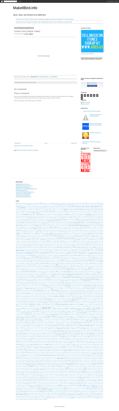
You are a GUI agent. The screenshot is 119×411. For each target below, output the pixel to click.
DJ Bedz (24, 253)
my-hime (46, 322)
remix (86, 346)
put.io (35, 342)
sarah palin (88, 352)
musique (17, 322)
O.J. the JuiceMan (99, 327)
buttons (84, 228)
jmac (24, 293)
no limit (100, 325)
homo (82, 280)
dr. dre (48, 257)
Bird (21, 222)
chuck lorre (38, 236)
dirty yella (79, 250)
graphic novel (48, 276)
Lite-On (85, 302)
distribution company (49, 252)
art (65, 214)
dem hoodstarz (45, 249)
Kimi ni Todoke (72, 296)
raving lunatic (57, 344)
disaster (84, 250)
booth (95, 225)
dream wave (66, 257)
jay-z (81, 290)
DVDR (45, 258)
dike (41, 250)
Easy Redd (94, 258)
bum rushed (58, 228)
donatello (93, 255)
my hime (34, 322)
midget (62, 314)
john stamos (40, 293)
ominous (98, 328)
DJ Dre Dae (34, 253)
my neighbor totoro (40, 322)
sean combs (67, 353)
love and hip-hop (89, 304)
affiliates (47, 207)
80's (68, 204)
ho (47, 280)
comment (18, 239)
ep (56, 261)
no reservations (22, 327)
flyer (63, 266)
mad (77, 306)
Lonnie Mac (58, 304)
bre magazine (55, 227)
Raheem (84, 342)
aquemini (49, 214)
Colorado (54, 238)
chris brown (100, 235)
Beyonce (35, 220)
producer (77, 339)
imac (48, 285)
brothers (101, 227)
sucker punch (29, 82)
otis (24, 331)
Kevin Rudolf (21, 296)
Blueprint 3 (18, 225)
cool (87, 239)
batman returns (94, 217)
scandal (101, 352)
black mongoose (31, 224)
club (92, 236)
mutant (29, 322)
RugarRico (70, 350)
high (79, 279)
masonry (59, 311)
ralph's (98, 342)
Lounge (81, 304)
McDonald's (23, 312)
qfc (41, 342)
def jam (83, 247)
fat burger (97, 263)
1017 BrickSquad (62, 203)
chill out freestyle (53, 235)
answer (64, 212)
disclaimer (88, 250)
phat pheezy (86, 334)
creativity (82, 241)
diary (84, 249)
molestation (71, 316)
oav (20, 328)
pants (56, 333)
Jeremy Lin (53, 291)
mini (102, 314)
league (101, 299)
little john (92, 302)
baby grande (69, 216)
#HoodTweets (68, 22)
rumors (78, 350)
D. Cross (64, 244)
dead (41, 247)
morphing (55, 317)
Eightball (62, 260)
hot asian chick (43, 282)
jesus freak (86, 291)
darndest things (55, 245)
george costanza (99, 271)
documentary (55, 255)
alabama (82, 207)
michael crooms (32, 314)
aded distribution (77, 206)
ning (76, 325)
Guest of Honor (76, 277)
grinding (20, 277)
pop (16, 338)
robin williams (64, 349)
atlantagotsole (94, 214)
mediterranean (56, 312)
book (89, 225)
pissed (39, 336)
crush (38, 242)
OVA (73, 331)
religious (81, 346)
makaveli (23, 308)
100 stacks (53, 203)
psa (32, 341)
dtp (98, 257)
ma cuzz (46, 306)
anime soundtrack (49, 212)
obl (27, 328)
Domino (83, 255)
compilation (42, 239)
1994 (91, 203)
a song (22, 206)
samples (42, 352)
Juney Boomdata (96, 293)
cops (94, 239)
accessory (54, 206)
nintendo (87, 325)
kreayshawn (85, 298)
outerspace (50, 331)
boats (30, 225)
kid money (39, 296)
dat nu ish (70, 245)
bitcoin (53, 222)
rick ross (59, 347)
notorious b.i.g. (73, 327)
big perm (80, 220)
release (74, 346)
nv (84, 327)
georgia (43, 272)
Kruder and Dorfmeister (21, 299)
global (38, 274)
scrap (51, 353)
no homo (96, 325)
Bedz (74, 219)
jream (61, 293)
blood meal (89, 224)
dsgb (94, 257)
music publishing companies (73, 320)
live (17, 304)
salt (39, 352)
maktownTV (18, 309)
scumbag (62, 353)
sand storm (71, 352)
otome (27, 331)
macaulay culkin (54, 306)
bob (33, 225)
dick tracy (87, 249)
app (29, 214)
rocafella (97, 349)
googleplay (76, 274)
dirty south (74, 250)
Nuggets (78, 327)
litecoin (88, 302)
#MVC (31, 203)
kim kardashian (61, 296)
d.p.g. (77, 244)
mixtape (48, 316)
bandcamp (35, 217)
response (95, 346)
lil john (31, 302)
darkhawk (50, 245)
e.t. (70, 258)
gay (57, 271)
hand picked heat (22, 279)
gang (20, 271)
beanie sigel (49, 219)
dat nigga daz (64, 245)
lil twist (41, 302)
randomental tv (19, 344)
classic (75, 236)
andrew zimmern (59, 211)
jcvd (94, 290)
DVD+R (42, 258)
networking (93, 324)
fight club (61, 264)
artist (67, 214)
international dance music (60, 287)
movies (80, 317)
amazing (61, 209)
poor (102, 336)
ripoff (87, 347)
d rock (55, 244)
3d (36, 204)
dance (25, 245)
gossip (87, 274)
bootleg (98, 225)
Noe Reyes (37, 327)
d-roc (58, 244)
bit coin (50, 222)
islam (95, 287)
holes (51, 280)
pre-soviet (94, 338)
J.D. (65, 288)
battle (99, 217)
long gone (52, 304)
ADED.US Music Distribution (23, 195)
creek (85, 241)
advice (37, 207)
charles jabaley (84, 233)
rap (32, 344)
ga (83, 269)
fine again (86, 264)
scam (98, 352)
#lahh (19, 203)
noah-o (33, 327)
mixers (41, 316)
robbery (21, 349)
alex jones (96, 207)
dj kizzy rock (100, 253)
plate (53, 336)
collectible (29, 238)
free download (70, 268)
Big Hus (61, 220)
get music (68, 272)
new (100, 324)
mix (30, 316)
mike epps (82, 314)
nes (74, 324)
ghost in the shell (27, 274)
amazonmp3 (78, 209)
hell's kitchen (61, 279)
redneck (52, 346)
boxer (29, 227)
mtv (48, 319)
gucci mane (66, 277)
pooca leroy (98, 336)
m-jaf (40, 306)
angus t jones (100, 211)
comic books (86, 238)
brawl (50, 227)
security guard (89, 353)
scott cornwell (36, 353)
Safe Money (24, 352)
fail (61, 263)
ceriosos (62, 233)
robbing (24, 349)
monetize (88, 316)
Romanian (36, 350)
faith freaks (64, 263)
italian (20, 288)
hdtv (44, 279)
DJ (21, 253)
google (60, 274)
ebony (32, 260)
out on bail (34, 331)
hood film (26, 282)
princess (65, 339)
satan (92, 352)
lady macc (54, 299)
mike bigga (77, 314)
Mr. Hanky (32, 319)
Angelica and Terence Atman (80, 211)
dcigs (34, 247)
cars (21, 231)
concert (61, 239)
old (75, 328)
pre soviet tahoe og (87, 338)
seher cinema (19, 355)
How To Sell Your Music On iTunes (27, 283)
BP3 (36, 227)
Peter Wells (80, 334)
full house (48, 269)
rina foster (67, 347)
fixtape (21, 266)
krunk (27, 299)
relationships (69, 346)
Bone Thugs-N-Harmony (81, 225)
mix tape (33, 316)
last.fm (77, 299)
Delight (87, 247)
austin (102, 214)
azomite (43, 216)
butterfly (80, 228)
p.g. (89, 331)
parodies (75, 333)
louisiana (77, 304)
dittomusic (76, 252)
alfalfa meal (25, 209)
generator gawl (75, 271)
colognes (45, 238)
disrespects (24, 252)
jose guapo (57, 293)
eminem (19, 261)
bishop (40, 222)
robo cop (70, 349)
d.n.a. (74, 244)
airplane (76, 207)
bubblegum (38, 228)
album (92, 207)
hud (48, 283)
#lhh (21, 203)
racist (68, 342)
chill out (46, 235)
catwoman (90, 231)
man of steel (26, 309)
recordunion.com (29, 346)
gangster (34, 271)
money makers (97, 316)
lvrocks (34, 306)
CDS (42, 233)
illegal (45, 285)
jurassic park (18, 294)
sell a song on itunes (32, 355)
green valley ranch (83, 276)
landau (60, 299)
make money (29, 308)
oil (74, 328)
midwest (66, 314)
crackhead (62, 241)
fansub (84, 263)
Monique (35, 317)
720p (57, 204)
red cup (34, 346)
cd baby (18, 233)
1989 (86, 203)
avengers (22, 216)
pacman (17, 333)
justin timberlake (42, 294)
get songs (77, 272)
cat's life (77, 231)
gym (95, 277)
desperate (72, 249)
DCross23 (38, 247)
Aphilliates (25, 214)
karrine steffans (79, 294)
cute (21, 244)
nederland (38, 324)
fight (57, 265)
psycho (42, 341)
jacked (74, 288)
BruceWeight (30, 228)
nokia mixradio (56, 327)
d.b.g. (67, 244)
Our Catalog (27, 22)
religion (77, 346)
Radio (66, 19)
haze (42, 279)
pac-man (92, 331)
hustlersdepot (67, 283)
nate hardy (86, 322)
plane (42, 336)
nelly (51, 324)
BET (28, 220)
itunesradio (38, 288)
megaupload (83, 312)
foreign (97, 266)
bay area (29, 219)
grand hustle (25, 276)
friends (23, 269)
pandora (44, 333)
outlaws (66, 331)
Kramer (73, 298)
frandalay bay (42, 268)
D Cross (44, 244)
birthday (33, 222)
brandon (43, 227)
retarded (26, 347)
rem (84, 346)
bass (71, 217)
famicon (79, 263)
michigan (52, 314)
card (80, 230)
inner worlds (29, 287)
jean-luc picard (22, 291)
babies (57, 216)
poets (85, 336)
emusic (30, 261)
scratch (53, 353)
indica (94, 285)
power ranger (58, 338)
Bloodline (94, 224)
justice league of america (33, 294)
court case (33, 241)
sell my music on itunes (77, 355)
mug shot (53, 319)
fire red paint (98, 264)
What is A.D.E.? (53, 22)
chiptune (88, 235)
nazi (30, 324)
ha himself (99, 277)
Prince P (61, 339)
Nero (72, 324)
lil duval (25, 302)
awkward (34, 216)
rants (29, 344)
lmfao (33, 304)
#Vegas (41, 203)
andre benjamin (52, 211)
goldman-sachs (47, 274)
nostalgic (67, 327)
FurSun (72, 269)
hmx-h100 (44, 280)
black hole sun (24, 224)
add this (66, 206)
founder (24, 268)
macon (74, 306)
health (53, 279)
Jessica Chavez (74, 291)
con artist (57, 239)
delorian (90, 247)
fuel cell (44, 269)
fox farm (32, 268)
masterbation (68, 311)
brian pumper (76, 227)
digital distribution (20, 250)
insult (53, 287)
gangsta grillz (29, 271)
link (64, 302)
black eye (101, 222)
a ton (25, 206)
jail (91, 288)
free (58, 268)
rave (53, 344)
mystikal (50, 322)
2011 (19, 204)
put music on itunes (88, 341)
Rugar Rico (65, 350)
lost (74, 304)
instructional (37, 287)
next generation (53, 325)
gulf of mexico (83, 277)
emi (16, 261)
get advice (55, 272)
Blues (22, 225)
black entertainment (94, 222)
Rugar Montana (59, 350)
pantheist (53, 333)
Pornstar (33, 338)
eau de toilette (24, 260)
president (30, 339)
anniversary (59, 212)
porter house (37, 338)
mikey (91, 314)
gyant (93, 277)
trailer (34, 82)
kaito (51, 294)
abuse (45, 206)
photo (93, 334)
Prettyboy (53, 339)
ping (31, 336)
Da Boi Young (82, 244)
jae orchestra (87, 288)
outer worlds (44, 331)
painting (24, 333)
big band (41, 220)
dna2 (48, 255)
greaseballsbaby (68, 276)
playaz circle (57, 336)
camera (25, 230)
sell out (83, 355)
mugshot (57, 319)
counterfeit (28, 241)
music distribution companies (84, 319)
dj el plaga (44, 253)
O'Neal (17, 328)
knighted (36, 298)
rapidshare (35, 344)
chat (95, 233)
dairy (99, 244)
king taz (98, 296)
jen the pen (48, 291)
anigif (17, 212)
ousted (30, 331)
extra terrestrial (19, 263)
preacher (18, 339)
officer (55, 328)
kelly (99, 294)
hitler (20, 280)
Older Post (74, 143)
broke (91, 227)
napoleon (67, 322)
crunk (36, 242)
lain (57, 299)
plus (71, 336)
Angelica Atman (90, 211)
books (92, 225)
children (42, 235)
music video (88, 320)
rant (27, 344)
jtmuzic (72, 293)
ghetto (98, 272)
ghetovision (94, 272)
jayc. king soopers (87, 290)
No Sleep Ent (29, 327)
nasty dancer (75, 322)
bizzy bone (71, 222)
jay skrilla (78, 290)
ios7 (82, 287)
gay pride (66, 271)
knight (33, 298)
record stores (90, 344)
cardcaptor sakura (94, 230)
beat (53, 219)
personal (76, 334)
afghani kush (56, 207)
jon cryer (45, 293)
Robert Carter (29, 349)
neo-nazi (62, 324)
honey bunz (92, 280)
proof (22, 341)
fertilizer (46, 264)
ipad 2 (87, 287)
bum (54, 228)
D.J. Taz (71, 244)
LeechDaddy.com (31, 301)
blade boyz (44, 224)
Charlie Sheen (91, 233)
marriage (98, 309)
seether (101, 353)
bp (34, 227)
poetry (82, 336)
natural (101, 322)
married (101, 309)
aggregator (64, 207)
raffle (81, 342)
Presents (26, 339)
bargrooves (62, 217)
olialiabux (88, 328)
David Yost (87, 245)
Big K (64, 220)
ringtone (76, 347)
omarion (92, 328)
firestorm (18, 266)
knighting (41, 298)
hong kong (98, 280)
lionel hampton (70, 302)
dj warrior (39, 255)
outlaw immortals (60, 331)
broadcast (88, 227)
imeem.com (54, 285)
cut (102, 242)
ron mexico (41, 350)
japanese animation (47, 290)
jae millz (81, 288)
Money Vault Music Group (27, 317)
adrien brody (29, 207)
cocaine (17, 238)
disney (96, 250)
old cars (78, 328)
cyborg (33, 244)
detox (76, 249)
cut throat (18, 244)
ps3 (30, 341)
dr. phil (51, 257)
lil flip (28, 302)
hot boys (48, 282)
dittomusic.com (82, 252)
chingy (80, 235)
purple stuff (74, 341)
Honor (102, 280)
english (47, 261)
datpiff (73, 245)
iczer (27, 285)
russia (92, 350)
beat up (61, 219)
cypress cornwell (38, 244)
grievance (94, 276)
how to (77, 282)
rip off (81, 347)
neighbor (46, 324)
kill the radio (46, 296)
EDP (42, 260)
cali (16, 230)
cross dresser (23, 242)
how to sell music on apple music (86, 282)
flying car (68, 266)
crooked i (18, 242)
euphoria (76, 261)
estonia (58, 261)
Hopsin (32, 282)
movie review (76, 317)
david (76, 245)
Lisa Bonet (76, 302)
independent (87, 285)
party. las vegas (84, 333)
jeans (30, 291)
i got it (95, 283)
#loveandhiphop (26, 203)
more (43, 317)
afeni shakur (42, 207)
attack (99, 214)
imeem (50, 285)
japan (36, 290)
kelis (97, 294)
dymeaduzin (61, 258)
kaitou (53, 294)
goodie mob (55, 274)
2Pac (29, 205)
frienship (26, 269)
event (93, 261)
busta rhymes (71, 228)
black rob (37, 224)
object (25, 328)
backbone (96, 216)
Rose (45, 350)
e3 (72, 258)
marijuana (79, 309)
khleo (27, 296)
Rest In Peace (100, 346)
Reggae (64, 346)
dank (44, 245)
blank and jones (62, 224)
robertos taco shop (49, 349)
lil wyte (52, 302)
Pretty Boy (40, 339)
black (83, 222)
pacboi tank (97, 331)
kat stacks (88, 294)
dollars (67, 255)
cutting (30, 244)
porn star (28, 338)
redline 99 (44, 346)
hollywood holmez (65, 280)
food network (87, 266)
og (70, 328)
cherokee (28, 235)
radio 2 (74, 342)
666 (51, 204)
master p (63, 311)
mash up (41, 311)
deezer (80, 247)
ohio (72, 328)
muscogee (64, 319)
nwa (87, 327)
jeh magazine (39, 291)
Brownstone (18, 228)
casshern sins (56, 231)
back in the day (81, 216)
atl (85, 214)
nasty (71, 322)
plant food (50, 336)
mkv (60, 316)
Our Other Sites (20, 22)
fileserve (82, 264)
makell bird (39, 308)
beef (77, 219)
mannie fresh (47, 309)
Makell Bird (18, 19)
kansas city (67, 294)
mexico (21, 314)
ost (21, 331)
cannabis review (45, 230)
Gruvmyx (56, 277)
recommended (78, 344)
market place (88, 309)
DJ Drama (29, 253)
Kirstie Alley (18, 298)
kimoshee (77, 296)
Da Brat (87, 244)
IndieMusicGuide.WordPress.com (24, 185)
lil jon (34, 302)
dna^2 (45, 255)
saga (29, 352)
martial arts (18, 311)
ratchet (50, 344)
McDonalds (29, 312)
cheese (21, 235)
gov (97, 274)
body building (45, 225)
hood (17, 282)
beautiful (68, 219)
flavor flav (34, 266)
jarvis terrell (63, 290)
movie (24, 82)
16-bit (69, 203)
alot (58, 209)
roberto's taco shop (41, 349)
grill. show (98, 276)
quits (57, 342)
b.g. (50, 216)
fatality (17, 264)
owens (80, 331)
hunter (55, 283)
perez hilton (52, 334)
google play (71, 274)
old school (83, 328)
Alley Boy (40, 209)
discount (93, 250)
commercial (27, 239)
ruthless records (97, 350)
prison (69, 339)
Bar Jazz (47, 217)
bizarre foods (66, 222)
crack (52, 241)
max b (97, 311)
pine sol (28, 336)
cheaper (101, 233)
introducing (73, 287)
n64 (56, 322)
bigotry (95, 220)
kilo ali (55, 296)
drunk (89, 257)
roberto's (34, 349)
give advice (34, 274)
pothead (54, 338)
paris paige (70, 333)
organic (84, 330)
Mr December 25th (89, 317)
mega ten (62, 312)
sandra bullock (77, 352)
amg (23, 211)
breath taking (70, 227)
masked (52, 311)
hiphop (97, 279)
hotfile (56, 282)
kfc (25, 296)
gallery (86, 269)
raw (61, 344)
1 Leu (49, 203)
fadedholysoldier (55, 263)
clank (72, 236)
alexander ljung (19, 209)
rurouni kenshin (88, 350)
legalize (41, 301)
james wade (29, 290)
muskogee (22, 322)
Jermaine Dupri (59, 291)
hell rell (56, 279)
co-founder (101, 236)
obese (22, 328)
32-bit (32, 204)
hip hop (87, 279)
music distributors (40, 320)
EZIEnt (37, 263)
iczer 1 (29, 285)
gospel (84, 274)
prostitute (25, 341)
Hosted (36, 282)
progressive (91, 339)
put (78, 341)
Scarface (18, 353)
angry (95, 211)
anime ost (42, 212)
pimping (22, 336)
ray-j (63, 344)
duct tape (20, 258)
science (23, 353)
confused (65, 239)
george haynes (19, 272)
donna (97, 255)
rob (98, 347)
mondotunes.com (82, 316)
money (91, 316)
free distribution (62, 268)
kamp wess (62, 294)
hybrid (72, 283)
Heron (69, 279)
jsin (68, 293)
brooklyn (95, 227)
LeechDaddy (24, 301)
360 (34, 204)
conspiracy (83, 239)
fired (102, 264)
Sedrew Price (96, 353)
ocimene (45, 328)
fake (68, 263)
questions (53, 342)
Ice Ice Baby (23, 285)
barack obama (52, 217)
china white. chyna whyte (69, 235)
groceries (25, 277)
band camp (29, 217)
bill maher (99, 220)
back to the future (89, 216)
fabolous (42, 263)
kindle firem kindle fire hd (87, 296)
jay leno (74, 290)
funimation (52, 269)
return (31, 347)
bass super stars (76, 217)
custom (88, 242)
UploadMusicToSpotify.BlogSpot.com (25, 192)
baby (61, 216)
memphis (94, 312)
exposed (101, 261)
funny (68, 269)
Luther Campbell (28, 306)
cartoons (25, 231)
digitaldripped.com (36, 250)
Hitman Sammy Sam (31, 280)
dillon (44, 250)
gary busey (39, 271)
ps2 (28, 341)
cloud (90, 236)
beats (64, 219)
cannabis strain (53, 230)
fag (60, 263)
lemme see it (51, 301)
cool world (90, 239)
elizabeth (97, 260)
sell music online (68, 355)
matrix (78, 311)
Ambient (84, 209)
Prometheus (96, 339)
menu (102, 312)
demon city (51, 249)
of (53, 328)
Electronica (92, 260)
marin (83, 309)
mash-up (45, 311)
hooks (29, 282)
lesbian (66, 301)
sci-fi (21, 353)
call (22, 230)
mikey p (94, 314)
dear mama (54, 247)
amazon (66, 209)
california (20, 230)
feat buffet (25, 264)
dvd (36, 258)
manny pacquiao (60, 309)
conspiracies (77, 239)
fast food (92, 263)
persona (72, 334)
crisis (99, 241)
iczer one (33, 285)
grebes (76, 276)
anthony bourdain (88, 212)
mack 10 (71, 306)
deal (50, 247)
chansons (79, 233)
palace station (29, 333)
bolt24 (62, 225)
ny (88, 327)
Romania (32, 350)
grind (102, 276)
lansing (67, 299)
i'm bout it (99, 283)
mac (49, 306)
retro (29, 347)
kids (43, 296)
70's (53, 204)
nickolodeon (67, 325)
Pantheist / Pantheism (95, 132)
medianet (47, 312)
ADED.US (32, 19)
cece (44, 233)
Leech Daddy (19, 301)
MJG (57, 316)
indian (91, 285)
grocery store (30, 277)
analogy (32, 211)
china (62, 235)
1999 (96, 203)
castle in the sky (70, 231)
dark (46, 245)
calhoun (101, 228)
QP (43, 342)
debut (71, 247)
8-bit (66, 204)
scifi (26, 353)
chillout (59, 235)
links (66, 302)
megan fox (73, 312)
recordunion (22, 346)
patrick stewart (98, 333)
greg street (89, 276)
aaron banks (40, 206)
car (78, 230)
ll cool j (19, 304)
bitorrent (57, 222)
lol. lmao (42, 304)
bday (40, 219)
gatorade (54, 271)
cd (102, 231)
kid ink (35, 296)
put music (81, 341)
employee (27, 261)
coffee (21, 238)
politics (91, 336)
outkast (54, 331)
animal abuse (21, 212)
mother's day (67, 317)
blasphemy (68, 224)
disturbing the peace (63, 252)
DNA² (51, 255)
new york (38, 325)
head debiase (49, 279)
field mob (53, 264)
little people (100, 302)
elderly (68, 260)
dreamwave (71, 257)
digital (96, 249)
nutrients (82, 327)
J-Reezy (62, 288)
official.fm (68, 328)
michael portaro (47, 314)
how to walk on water (40, 283)
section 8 (84, 353)
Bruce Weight (24, 228)
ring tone (72, 347)
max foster (101, 311)
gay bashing (60, 271)
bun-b (62, 228)
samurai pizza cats (53, 352)
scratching (58, 353)
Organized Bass (90, 330)
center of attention (49, 233)
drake (55, 257)
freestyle (90, 268)
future (75, 269)
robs (85, 349)
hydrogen (80, 283)
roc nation (88, 349)
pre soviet (73, 338)
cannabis (40, 230)
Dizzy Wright (100, 252)
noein (41, 327)
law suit (89, 299)
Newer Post (17, 143)
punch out (60, 341)
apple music (42, 214)
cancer (32, 230)
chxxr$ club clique (45, 236)
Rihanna (63, 347)
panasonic (39, 333)
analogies (28, 211)
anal (25, 211)
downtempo (42, 257)
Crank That (70, 241)
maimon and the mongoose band (96, 306)
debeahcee (67, 247)
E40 (74, 258)
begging (86, 219)
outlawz (70, 331)
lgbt (69, 301)
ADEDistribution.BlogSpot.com (23, 196)
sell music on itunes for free (58, 355)
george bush (93, 271)
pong (94, 336)
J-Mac (51, 288)
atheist (83, 214)
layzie (95, 299)
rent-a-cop (90, 346)
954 (80, 204)
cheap (97, 233)
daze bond (21, 247)
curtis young (83, 242)
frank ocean (51, 268)
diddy (91, 249)
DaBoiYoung (95, 244)
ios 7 (80, 287)
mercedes (18, 314)
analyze (36, 211)
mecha (39, 312)
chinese (77, 235)
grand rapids (31, 276)
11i (66, 203)
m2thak (42, 306)
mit (19, 316)
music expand (48, 320)
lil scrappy (37, 302)
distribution (31, 252)
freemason (85, 268)
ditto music (71, 252)
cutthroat (27, 244)
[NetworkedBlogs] (92, 83)
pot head (50, 338)
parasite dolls (65, 333)
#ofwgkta (35, 203)
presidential (35, 339)
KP (71, 298)
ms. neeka (44, 319)
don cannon (88, 255)
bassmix (89, 217)
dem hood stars (24, 249)
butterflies (76, 228)
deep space (75, 247)
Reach (70, 344)
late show (81, 299)
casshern (51, 231)
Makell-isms (61, 22)
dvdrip (48, 258)
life (89, 301)
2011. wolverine (24, 204)
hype (84, 283)
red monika (39, 346)
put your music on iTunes (28, 342)
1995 (94, 203)
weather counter (85, 104)
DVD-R (39, 258)
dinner (53, 250)
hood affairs (21, 282)
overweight (76, 331)
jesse (69, 291)
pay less (26, 334)
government (100, 274)
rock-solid (20, 350)
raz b (66, 344)
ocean (36, 328)
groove (34, 277)
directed (61, 250)
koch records (56, 298)
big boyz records (55, 221)
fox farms (37, 268)
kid (33, 296)
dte (96, 257)
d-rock (61, 244)
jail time (93, 288)
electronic (75, 260)
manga (37, 309)
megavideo (89, 312)
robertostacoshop (57, 349)
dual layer (101, 257)
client (83, 236)
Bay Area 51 (34, 219)
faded (50, 263)
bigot (92, 220)
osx (23, 331)
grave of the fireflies (60, 276)
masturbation (74, 311)
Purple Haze (69, 341)
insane (33, 287)
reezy (61, 346)
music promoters (54, 320)
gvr (90, 277)
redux (56, 346)
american (101, 209)
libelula (71, 301)
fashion (87, 263)
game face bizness (95, 269)
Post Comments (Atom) (27, 145)
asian (80, 214)
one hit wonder (32, 330)
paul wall (22, 334)
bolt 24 (59, 225)
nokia (44, 327)
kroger (101, 298)
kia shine (31, 296)
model (67, 316)
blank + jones (55, 224)
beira (22, 220)
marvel (37, 311)
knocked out (46, 298)
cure (75, 242)
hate (32, 279)
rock (100, 349)
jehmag (44, 291)
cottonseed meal (99, 239)
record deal (84, 344)
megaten (78, 312)
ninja (79, 325)
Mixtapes (71, 19)
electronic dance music (83, 260)
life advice (92, 301)
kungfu (33, 299)
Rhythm (49, 347)
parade (59, 333)
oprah (71, 330)
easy (91, 258)
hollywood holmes (56, 280)
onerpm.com (60, 330)
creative (78, 241)
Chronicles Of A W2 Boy (30, 236)
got (90, 274)
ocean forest (40, 328)
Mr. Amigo (99, 317)
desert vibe (67, 249)
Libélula (75, 301)
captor (75, 230)
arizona (55, 214)
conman (72, 239)
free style (81, 268)
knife (30, 298)
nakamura (62, 322)
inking (25, 287)
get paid (72, 272)
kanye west (72, 294)
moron (51, 317)
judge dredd (76, 293)
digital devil (100, 249)
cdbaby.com (37, 233)
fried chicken (18, 269)
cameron (29, 230)
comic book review (79, 238)
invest (77, 287)
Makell (34, 308)
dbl (32, 247)
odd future (50, 328)
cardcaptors (100, 230)
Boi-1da (55, 225)
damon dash (21, 245)
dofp (59, 255)
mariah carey (73, 309)
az (37, 216)
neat (35, 324)
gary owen (44, 271)
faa (39, 263)
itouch (23, 288)
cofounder (25, 238)
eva (82, 261)
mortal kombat (60, 317)
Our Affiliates (34, 22)
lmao (31, 304)
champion (69, 233)
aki (79, 207)
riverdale (93, 347)
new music (22, 325)
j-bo (49, 288)
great (74, 276)
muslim (26, 322)
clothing (86, 236)
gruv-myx (52, 277)
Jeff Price (34, 291)
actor (58, 206)
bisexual (37, 222)
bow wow (21, 227)
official (58, 328)
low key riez (100, 304)
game (89, 269)
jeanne (27, 291)
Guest (70, 277)
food (78, 266)
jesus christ (81, 291)
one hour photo (39, 330)
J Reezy (46, 288)
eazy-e (28, 260)
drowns (86, 257)
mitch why (23, 316)
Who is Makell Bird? (43, 22)
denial (59, 249)
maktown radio (60, 308)
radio (71, 342)
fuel (41, 269)
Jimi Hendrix (95, 291)
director (65, 250)
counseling (18, 241)
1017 (57, 203)
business (66, 228)
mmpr (64, 316)
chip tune (84, 235)
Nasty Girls (81, 322)
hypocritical (91, 283)
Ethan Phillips (71, 261)
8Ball (72, 204)
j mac (42, 288)
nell (49, 324)
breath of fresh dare (62, 227)
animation (33, 213)
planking (45, 336)
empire (22, 261)
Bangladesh (40, 217)
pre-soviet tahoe (99, 338)
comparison (37, 239)
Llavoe (22, 304)
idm (36, 285)
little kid (96, 302)
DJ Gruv (63, 253)
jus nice (23, 294)
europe (79, 261)
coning (68, 239)
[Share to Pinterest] (32, 34)
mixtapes (53, 316)
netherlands (84, 324)
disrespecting (18, 252)
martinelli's (28, 311)
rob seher (101, 347)
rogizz (26, 350)
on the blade (26, 330)
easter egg (87, 258)
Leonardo (57, 301)
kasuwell (84, 294)
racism (65, 342)
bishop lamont (45, 222)
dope (30, 257)
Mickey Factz (58, 314)
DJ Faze (48, 253)
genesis (80, 271)
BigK (90, 220)
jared (60, 290)
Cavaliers (95, 231)
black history (18, 224)
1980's (80, 203)
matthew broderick (84, 311)
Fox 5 (29, 268)
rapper (47, 344)
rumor (75, 350)
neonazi (69, 324)
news (49, 325)
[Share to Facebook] (30, 34)
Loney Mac (46, 304)
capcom (58, 230)
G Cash (78, 269)
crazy (74, 241)
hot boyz (53, 282)
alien (34, 209)
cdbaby (25, 233)
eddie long (36, 260)
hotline (59, 282)
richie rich (55, 347)
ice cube (18, 285)
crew (88, 241)
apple (37, 214)
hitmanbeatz (39, 280)
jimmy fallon (100, 291)
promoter (101, 339)
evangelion (85, 261)
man (22, 309)
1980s (83, 203)
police (88, 336)
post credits (43, 338)
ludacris (17, 306)
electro (71, 260)
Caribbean (18, 231)
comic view (97, 238)
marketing (93, 309)
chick (31, 235)
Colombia (50, 238)
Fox (27, 268)
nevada (97, 324)
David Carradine (81, 245)
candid (36, 230)
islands (98, 287)
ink (20, 287)
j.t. (66, 288)
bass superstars (84, 217)
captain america (64, 230)
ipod (93, 287)
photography (98, 334)
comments (22, 239)
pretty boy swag (46, 339)
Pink (34, 336)
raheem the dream (91, 342)
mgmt (25, 314)
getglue (80, 272)
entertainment (52, 261)
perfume (68, 334)
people (47, 334)
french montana (96, 268)
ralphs (102, 342)
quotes (59, 342)
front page (31, 269)
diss (28, 252)
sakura (36, 352)
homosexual (87, 280)
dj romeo (25, 255)
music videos (96, 320)
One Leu (45, 330)
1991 (88, 203)
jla (21, 293)
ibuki (102, 283)
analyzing (41, 211)
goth (92, 274)
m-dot (37, 306)
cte (67, 242)
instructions (43, 287)
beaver (71, 219)
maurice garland (92, 311)
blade (40, 224)
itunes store (32, 288)
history (17, 280)
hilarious (82, 279)
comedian (58, 238)
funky (65, 269)
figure (75, 264)
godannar (42, 274)
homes (79, 280)
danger (41, 245)
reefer (58, 346)
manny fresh (53, 309)
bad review (22, 217)
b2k (55, 216)
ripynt (89, 347)
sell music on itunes (47, 355)
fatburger (21, 264)
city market (66, 236)
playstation (62, 336)
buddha (47, 228)
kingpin (101, 296)
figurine (78, 264)
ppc (69, 338)
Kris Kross (90, 298)
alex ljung (101, 207)
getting (84, 272)
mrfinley (40, 319)
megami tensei (67, 312)
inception (82, 285)
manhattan (42, 309)
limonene (61, 302)
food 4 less (81, 266)
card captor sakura (85, 230)
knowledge (51, 298)
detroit (79, 249)
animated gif (27, 212)
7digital (60, 204)
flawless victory (40, 266)
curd (71, 242)
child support (37, 235)
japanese (40, 290)
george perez (25, 272)
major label (18, 308)
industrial (98, 285)
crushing (51, 242)
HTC (46, 283)
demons (56, 249)
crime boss (91, 241)
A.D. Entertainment (30, 206)
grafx (21, 276)
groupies (48, 277)
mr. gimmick (27, 319)
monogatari (39, 317)
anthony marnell (95, 212)
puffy (56, 341)
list (79, 302)
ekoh (66, 260)
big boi (49, 221)
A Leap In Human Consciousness (89, 204)
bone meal (66, 225)
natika (91, 322)
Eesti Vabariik (57, 260)
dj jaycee (74, 253)
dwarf (51, 258)
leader (98, 299)
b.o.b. (53, 216)
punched (64, 341)
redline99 (48, 346)
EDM (39, 260)
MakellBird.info (25, 8)
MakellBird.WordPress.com (22, 184)
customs (100, 242)
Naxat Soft (26, 324)
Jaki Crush (98, 288)
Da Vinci (91, 244)
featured (30, 264)
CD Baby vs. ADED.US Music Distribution (95, 115)
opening (68, 330)
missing (17, 316)
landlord (63, 299)
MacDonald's (60, 306)
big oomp (75, 220)
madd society (81, 306)
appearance (33, 214)
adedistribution (22, 208)
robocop (73, 349)
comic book (72, 238)
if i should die (41, 285)
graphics (53, 276)
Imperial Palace (67, 285)
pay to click (36, 334)
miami (27, 314)
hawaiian (39, 279)
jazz (92, 290)
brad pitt (39, 227)
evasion (90, 261)
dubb (17, 258)
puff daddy (52, 341)
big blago (45, 220)
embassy (101, 260)
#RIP (38, 203)
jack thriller (70, 288)
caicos (98, 228)
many (69, 309)
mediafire (43, 312)
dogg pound (63, 255)
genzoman (87, 271)
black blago (87, 222)
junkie (102, 293)
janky (33, 290)
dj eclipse (39, 253)
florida (47, 266)
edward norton (51, 260)
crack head (56, 241)
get (52, 272)
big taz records (85, 220)
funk (56, 269)
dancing (28, 245)
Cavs (101, 231)
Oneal (52, 330)
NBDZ (32, 324)
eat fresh (99, 258)
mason (55, 311)
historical (101, 279)
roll (29, 350)
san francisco (65, 352)
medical (51, 312)
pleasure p (67, 336)
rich (52, 347)
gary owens (48, 271)
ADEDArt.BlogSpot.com (22, 190)
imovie (62, 285)
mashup (48, 311)
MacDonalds (66, 306)
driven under (77, 257)
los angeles (70, 304)
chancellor (74, 233)
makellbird (54, 308)
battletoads (24, 219)
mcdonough (34, 312)
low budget (95, 304)
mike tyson (87, 314)
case (34, 231)
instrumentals (49, 287)
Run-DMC (82, 350)
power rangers (65, 338)
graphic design (41, 276)
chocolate (96, 235)
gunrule (88, 277)
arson (63, 214)
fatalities (101, 263)
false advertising (73, 263)
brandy (47, 227)
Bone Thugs (72, 225)
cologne (41, 238)
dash (60, 245)
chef (25, 235)
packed (101, 331)
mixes (44, 316)
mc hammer (18, 312)
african (60, 207)
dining (50, 250)
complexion (48, 239)
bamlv (26, 217)
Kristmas (98, 298)
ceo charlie (58, 233)
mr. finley (22, 319)
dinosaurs (57, 250)
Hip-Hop (92, 279)
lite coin (81, 302)
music (68, 319)
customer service (94, 242)
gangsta (24, 271)
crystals (64, 242)
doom (27, 257)
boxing (32, 227)
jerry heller (66, 291)
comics (101, 238)
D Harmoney (49, 244)
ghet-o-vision (88, 272)
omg (95, 328)
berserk (25, 220)
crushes (47, 242)
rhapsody (45, 347)
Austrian (17, 216)
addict (70, 206)
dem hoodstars (39, 249)
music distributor (32, 320)
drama (58, 257)
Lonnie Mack (64, 304)
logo (38, 304)
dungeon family (26, 258)
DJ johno (86, 253)
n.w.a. (54, 322)
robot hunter (81, 349)
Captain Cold (71, 230)
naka (59, 322)
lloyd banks (26, 304)
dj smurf (29, 255)
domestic (71, 255)
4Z (43, 204)
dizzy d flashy (94, 252)
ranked (24, 344)
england (43, 261)
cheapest (18, 235)
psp (34, 341)
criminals (96, 241)
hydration (76, 283)
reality (73, 344)
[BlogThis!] (27, 34)
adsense (34, 207)
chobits (92, 235)
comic (67, 238)
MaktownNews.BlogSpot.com (23, 187)
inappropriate (77, 285)
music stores (82, 320)
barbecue (58, 217)
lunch (23, 306)
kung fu (30, 299)
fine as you (91, 264)
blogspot (82, 224)
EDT (44, 260)
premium (22, 339)
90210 (77, 204)
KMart (28, 298)
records (17, 346)
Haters (34, 279)
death (58, 247)
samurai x (59, 352)
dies (94, 249)
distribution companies (40, 252)
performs (64, 334)
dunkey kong (32, 258)
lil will (49, 302)
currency (78, 242)
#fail (17, 203)
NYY (92, 327)
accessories (49, 206)
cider (53, 236)
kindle (80, 296)
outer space (39, 331)
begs (89, 219)
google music (65, 274)
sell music (39, 355)
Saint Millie (32, 352)
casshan (47, 231)
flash (27, 266)
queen (45, 342)
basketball (68, 217)
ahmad (68, 207)
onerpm (55, 330)
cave (98, 231)
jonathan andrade (51, 293)
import (72, 285)
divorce (89, 252)
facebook (47, 263)
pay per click (30, 334)
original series (97, 330)
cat (74, 231)
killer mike (52, 296)
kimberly (66, 296)
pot (46, 338)
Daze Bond (27, 247)
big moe (71, 220)
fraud (56, 268)
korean (68, 298)
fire (94, 264)
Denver (62, 249)
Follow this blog (92, 85)
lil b (22, 302)
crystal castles (60, 242)
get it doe (64, 272)
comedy (63, 238)
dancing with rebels (35, 245)
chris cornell (18, 236)
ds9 (92, 257)
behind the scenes (95, 219)
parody (79, 333)
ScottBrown (46, 353)
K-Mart (48, 294)
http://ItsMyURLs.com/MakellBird (48, 76)
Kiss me (22, 298)
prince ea (57, 339)
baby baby (64, 216)
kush (40, 299)
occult (33, 328)
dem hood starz (31, 249)
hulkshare (51, 283)
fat (94, 263)
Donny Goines (22, 257)
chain (66, 233)
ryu (20, 352)
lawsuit (92, 299)
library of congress (81, 301)
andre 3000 (45, 211)
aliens (37, 209)
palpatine (35, 333)
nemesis (54, 324)
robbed (17, 349)
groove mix (38, 277)
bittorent (61, 222)
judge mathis (82, 293)
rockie (23, 350)
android (65, 211)
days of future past (94, 245)
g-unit (81, 269)
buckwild (43, 228)
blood (85, 224)
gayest (69, 271)
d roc (53, 244)
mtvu (50, 319)
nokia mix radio (49, 327)
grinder (17, 277)
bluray (25, 225)
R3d (62, 342)
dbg (30, 247)
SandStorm (83, 352)
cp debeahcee (47, 241)
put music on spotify (97, 341)
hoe (49, 280)
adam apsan (62, 206)
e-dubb (68, 258)
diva (86, 252)
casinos (43, 231)
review (40, 347)
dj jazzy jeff (78, 253)
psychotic (46, 341)
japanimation (55, 290)
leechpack (37, 301)
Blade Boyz (49, 224)
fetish (50, 264)
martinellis (33, 311)
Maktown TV (61, 19)
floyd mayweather (57, 266)
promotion (18, 341)
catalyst (81, 231)
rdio (68, 344)
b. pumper (47, 216)
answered (68, 212)
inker (22, 287)
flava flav (30, 266)
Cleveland (80, 236)
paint (21, 333)
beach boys (43, 219)
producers (82, 339)
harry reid (28, 279)
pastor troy (91, 333)
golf (52, 274)
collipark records (35, 238)
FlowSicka (51, 266)
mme (62, 316)
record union (96, 344)
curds (73, 242)
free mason (75, 268)
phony (90, 334)
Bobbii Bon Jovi (37, 225)
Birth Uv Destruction (26, 222)
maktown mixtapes (81, 308)
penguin (44, 334)
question (49, 342)
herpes (72, 279)
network (88, 324)
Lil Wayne (45, 302)
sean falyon (72, 353)
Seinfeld (23, 355)
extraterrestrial (32, 263)
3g (37, 204)
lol (39, 304)
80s (70, 204)
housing (66, 282)
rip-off (84, 347)
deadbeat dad (46, 247)
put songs (20, 342)
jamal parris (24, 290)
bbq (37, 219)
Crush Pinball (43, 242)
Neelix (42, 324)
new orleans (27, 325)
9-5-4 (75, 204)
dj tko (36, 255)
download (36, 257)
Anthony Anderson (80, 212)
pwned (38, 342)
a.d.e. (36, 206)
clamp (70, 236)
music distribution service (22, 320)
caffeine (95, 228)
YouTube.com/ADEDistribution (23, 193)
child (34, 235)
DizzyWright (18, 253)
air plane (72, 207)
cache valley (90, 228)
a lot (97, 204)
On (101, 328)
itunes (27, 288)
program (86, 339)
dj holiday (68, 253)
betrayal (31, 220)
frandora (47, 268)
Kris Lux (94, 298)
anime (38, 213)
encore (34, 261)
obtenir (30, 328)
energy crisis (38, 261)
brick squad (82, 227)
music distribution (74, 319)
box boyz (26, 227)
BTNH (34, 228)
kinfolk (94, 296)
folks (71, 266)
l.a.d (42, 299)
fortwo (21, 268)
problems (73, 339)
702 (55, 204)
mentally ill (98, 312)
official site (62, 328)
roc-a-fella (93, 349)
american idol (19, 211)
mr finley (95, 317)
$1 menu (45, 203)
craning (66, 241)
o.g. (94, 327)
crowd (33, 242)
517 (49, 204)
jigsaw (91, 291)
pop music (20, 338)
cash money (38, 231)
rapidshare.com (41, 344)
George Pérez (32, 272)
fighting (71, 264)
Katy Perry (94, 294)
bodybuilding (50, 225)
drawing (61, 257)
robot (77, 349)
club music (95, 236)
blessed (72, 224)
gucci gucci (60, 277)
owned (87, 331)
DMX (43, 255)
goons (81, 274)
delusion (94, 247)
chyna (50, 236)
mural (61, 319)
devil (82, 249)
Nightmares (72, 325)
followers (75, 266)
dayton (99, 245)
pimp (19, 336)
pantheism (48, 333)
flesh (44, 266)
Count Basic (23, 241)
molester (76, 316)
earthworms (77, 258)
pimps (25, 336)
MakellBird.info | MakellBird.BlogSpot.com (26, 189)
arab (53, 214)
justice (26, 294)
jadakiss (77, 288)
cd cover (22, 233)
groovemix (43, 277)
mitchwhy (27, 316)
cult (68, 242)
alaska (85, 207)
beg (80, 219)
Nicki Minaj (62, 325)
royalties (48, 350)
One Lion (49, 330)
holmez (73, 280)
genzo (83, 271)
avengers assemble (28, 216)
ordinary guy (80, 330)
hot (38, 282)
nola (60, 327)
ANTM (21, 214)
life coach (97, 301)
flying (65, 266)
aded (73, 206)
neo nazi (58, 324)
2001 (17, 204)
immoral (59, 285)
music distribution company (97, 319)
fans (82, 263)
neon (66, 324)
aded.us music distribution (92, 206)
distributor (57, 252)
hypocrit (86, 283)
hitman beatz (24, 280)
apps (46, 214)
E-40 (65, 258)
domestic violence (78, 255)
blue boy (101, 224)
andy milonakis (70, 211)
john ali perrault (33, 293)
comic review (92, 238)
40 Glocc (40, 204)
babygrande (75, 216)
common (32, 239)
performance (58, 335)
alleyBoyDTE (46, 209)
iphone (90, 287)
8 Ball (63, 204)
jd (95, 290)
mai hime (87, 306)
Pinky (36, 336)
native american (96, 322)
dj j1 (71, 253)
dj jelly (82, 253)
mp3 (83, 317)
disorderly (101, 250)
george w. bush (38, 272)
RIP (79, 347)
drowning (82, 257)
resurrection (18, 347)
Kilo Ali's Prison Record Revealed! (91, 111)
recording (101, 344)
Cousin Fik (39, 241)
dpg (46, 257)
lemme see (46, 301)
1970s (77, 203)
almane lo (55, 209)
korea (65, 298)
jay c (67, 290)
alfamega (31, 209)
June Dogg (90, 293)
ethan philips (64, 261)
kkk (25, 298)
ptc (49, 341)
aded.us (84, 206)
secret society (78, 353)
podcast (74, 336)
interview (68, 287)
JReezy (64, 293)
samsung (46, 352)
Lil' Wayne (56, 302)
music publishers (62, 320)
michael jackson (39, 314)
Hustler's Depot (60, 283)
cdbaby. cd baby (31, 233)
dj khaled (95, 253)
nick (59, 325)
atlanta (89, 214)
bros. (98, 227)
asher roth (76, 214)
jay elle (70, 290)
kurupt (37, 299)
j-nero (54, 288)
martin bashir (23, 311)
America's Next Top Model (92, 209)
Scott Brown (30, 353)
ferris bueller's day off (40, 264)
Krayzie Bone (79, 298)
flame (24, 266)
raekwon (78, 342)
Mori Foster (47, 317)
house (62, 282)
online (65, 330)
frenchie (101, 268)
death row (62, 247)
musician (101, 320)
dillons (47, 250)
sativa (95, 352)
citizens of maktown (58, 236)
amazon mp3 (72, 209)
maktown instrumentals (70, 308)
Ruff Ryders (53, 350)
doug (33, 257)
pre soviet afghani (79, 338)
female (33, 264)
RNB (96, 347)
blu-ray (97, 224)
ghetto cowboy (20, 274)
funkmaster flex (60, 269)
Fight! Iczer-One (66, 264)
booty (101, 225)
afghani (51, 207)
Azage (39, 216)
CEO (55, 233)
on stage (21, 330)
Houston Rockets (72, 282)
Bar (44, 217)
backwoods (100, 216)
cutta (23, 244)
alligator (50, 209)
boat (28, 225)
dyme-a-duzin (55, 258)
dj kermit (91, 253)
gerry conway (48, 272)
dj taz (32, 255)
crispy (102, 241)
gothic (94, 274)
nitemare (92, 325)
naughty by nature (20, 324)
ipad (84, 287)
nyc (90, 327)
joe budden (27, 293)
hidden (76, 279)
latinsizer (85, 299)
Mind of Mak (98, 314)
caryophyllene (30, 231)
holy (77, 280)
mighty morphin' (71, 314)
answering (73, 212)
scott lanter (41, 353)
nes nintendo (78, 324)
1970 (74, 203)
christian (23, 236)
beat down (56, 219)
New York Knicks (43, 325)
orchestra (75, 330)
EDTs (46, 260)
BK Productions (78, 222)
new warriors (32, 325)
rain (96, 342)
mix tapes (38, 316)
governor (18, 276)
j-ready (57, 288)
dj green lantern (58, 253)
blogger (78, 224)
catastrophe (85, 231)
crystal (55, 242)
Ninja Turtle (82, 325)
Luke (21, 306)
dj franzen (52, 253)
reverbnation (36, 347)
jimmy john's (18, 293)
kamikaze (57, 294)
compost (52, 239)
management (32, 309)
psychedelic (37, 341)
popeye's (24, 338)
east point (82, 258)
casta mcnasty (63, 231)
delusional (99, 247)
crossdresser (28, 242)
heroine (66, 279)
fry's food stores (36, 269)
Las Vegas (72, 299)
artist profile (71, 214)
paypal (40, 334)
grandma (36, 276)
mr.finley (36, 319)
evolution (97, 261)
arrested (59, 214)
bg (37, 220)
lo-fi (36, 304)
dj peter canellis (19, 255)
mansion (66, 309)
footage (91, 266)
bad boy (17, 217)
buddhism (51, 228)
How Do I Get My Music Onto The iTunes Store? (96, 124)
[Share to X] (28, 34)
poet (80, 336)
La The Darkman (47, 299)
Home (45, 143)
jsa (67, 293)
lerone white (61, 301)
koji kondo (62, 298)
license (86, 301)
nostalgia (63, 327)
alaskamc (89, 207)
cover (43, 241)
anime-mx (55, 212)
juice (86, 293)
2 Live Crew (100, 203)
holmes (70, 280)
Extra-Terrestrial (25, 263)
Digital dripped (28, 250)
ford (94, 266)
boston (17, 227)
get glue (59, 272)
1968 (72, 203)
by (86, 228)
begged (82, 219)
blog (75, 224)
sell (26, 355)
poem (77, 336)
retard (22, 347)
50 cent (46, 204)
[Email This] (25, 34)
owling (84, 331)
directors (69, 250)
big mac (67, 220)
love (84, 304)
